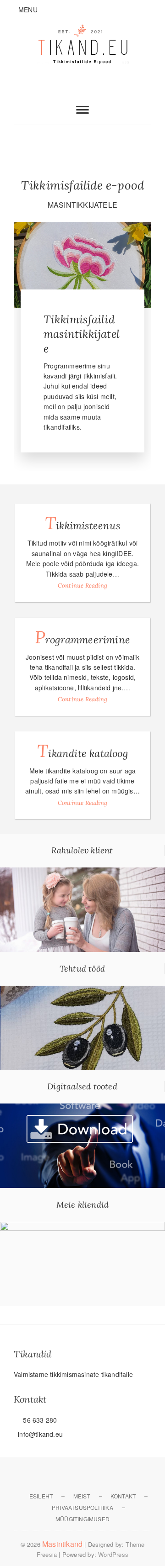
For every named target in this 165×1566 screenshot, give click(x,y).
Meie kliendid (82, 1204)
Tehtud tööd (82, 968)
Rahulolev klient (82, 850)
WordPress (113, 1554)
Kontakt (123, 1496)
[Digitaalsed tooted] (82, 1108)
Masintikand (62, 1544)
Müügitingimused (82, 1519)
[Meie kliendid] (82, 1226)
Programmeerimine (82, 637)
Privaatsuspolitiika (82, 1507)
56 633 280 (39, 1419)
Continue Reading (82, 585)
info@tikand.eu (39, 1434)
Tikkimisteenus (82, 523)
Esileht (41, 1496)
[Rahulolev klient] (82, 872)
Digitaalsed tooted (82, 1086)
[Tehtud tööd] (82, 990)
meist (81, 1496)
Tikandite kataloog (82, 751)
